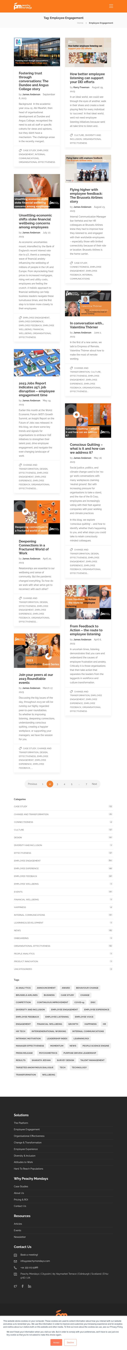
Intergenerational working (49, 1031)
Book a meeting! (29, 1254)
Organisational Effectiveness (37, 162)
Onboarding (21, 938)
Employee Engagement (64, 1009)
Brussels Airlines (27, 995)
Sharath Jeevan (41, 1060)
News (17, 930)
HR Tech (20, 1031)
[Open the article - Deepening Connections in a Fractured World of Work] (25, 517)
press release (24, 1053)
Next (94, 784)
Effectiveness (78, 376)
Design (43, 469)
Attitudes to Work (23, 1162)
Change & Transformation (28, 1142)
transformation (26, 1074)
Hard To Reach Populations (28, 1168)
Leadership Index (57, 1038)
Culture (79, 135)
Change (84, 995)
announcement (46, 988)
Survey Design (65, 1060)
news (73, 1046)
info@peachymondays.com (35, 1261)
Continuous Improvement (52, 1002)
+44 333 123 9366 (29, 1267)
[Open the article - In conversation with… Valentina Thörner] (76, 303)
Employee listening (57, 1017)
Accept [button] (56, 1342)
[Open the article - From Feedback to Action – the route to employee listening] (76, 602)
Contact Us (20, 1206)
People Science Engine (96, 1046)
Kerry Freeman (81, 87)
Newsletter (20, 1237)
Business (49, 995)
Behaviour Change (87, 988)
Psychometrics (48, 1053)
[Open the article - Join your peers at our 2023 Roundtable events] (25, 650)
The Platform (21, 1123)
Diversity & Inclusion (24, 1155)
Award (66, 988)
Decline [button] (70, 1342)
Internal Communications (29, 915)
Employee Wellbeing (26, 884)
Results (20, 1060)
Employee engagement (36, 317)
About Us (19, 1193)
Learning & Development (28, 922)
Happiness (20, 907)
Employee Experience (26, 1149)
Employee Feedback (30, 325)
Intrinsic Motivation (28, 1038)
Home (80, 23)
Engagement (23, 1024)
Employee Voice (84, 1017)
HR (104, 1024)
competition (23, 1002)
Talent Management (92, 1060)
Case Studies (21, 1186)
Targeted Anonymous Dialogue (34, 1067)
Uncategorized (23, 969)
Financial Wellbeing (26, 899)
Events (18, 892)
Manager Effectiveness (30, 1046)
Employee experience (31, 321)
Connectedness (79, 267)
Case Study (29, 150)
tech (62, 1067)
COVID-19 (79, 1002)
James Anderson (31, 94)
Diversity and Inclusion (28, 845)
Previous (32, 784)
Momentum (56, 1046)
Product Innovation (26, 961)
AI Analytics (23, 988)
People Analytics (24, 953)
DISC (93, 1002)
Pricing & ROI (21, 1199)
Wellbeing (48, 1074)
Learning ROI (81, 1038)
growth (73, 1024)
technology (79, 1067)
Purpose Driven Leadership (80, 1053)
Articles (18, 1224)
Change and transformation (31, 814)
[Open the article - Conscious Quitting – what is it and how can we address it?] (76, 420)
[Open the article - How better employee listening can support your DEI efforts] (76, 52)
